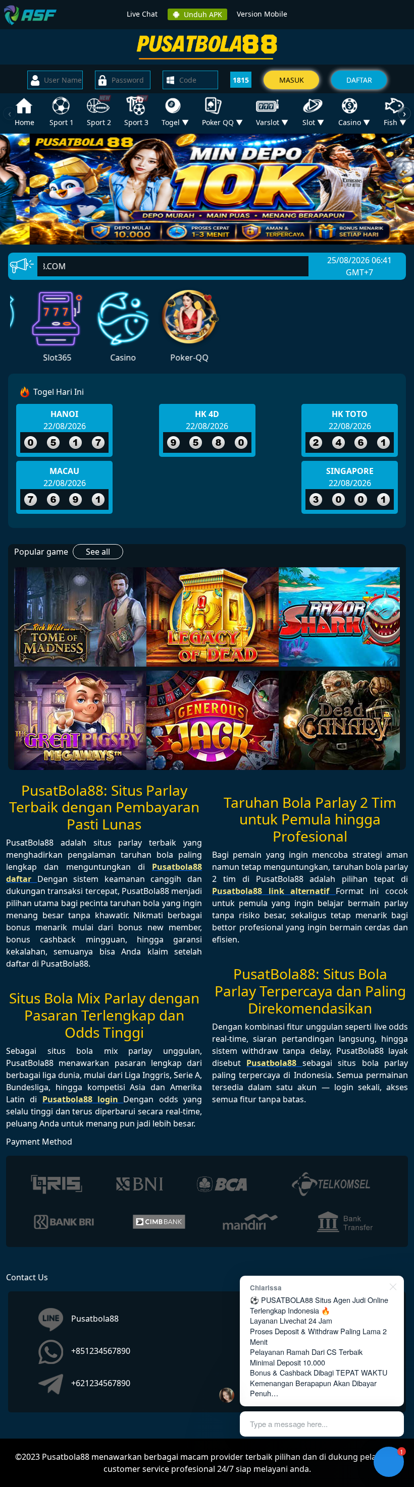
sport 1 (61, 122)
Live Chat (142, 14)
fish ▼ (395, 122)
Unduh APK (201, 14)
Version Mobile (262, 14)
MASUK (291, 80)
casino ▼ (354, 122)
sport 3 (136, 122)
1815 (241, 80)
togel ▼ (175, 122)
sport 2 (99, 122)
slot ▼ (313, 122)
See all (98, 551)
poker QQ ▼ (222, 122)
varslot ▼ (272, 122)
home (24, 122)
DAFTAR (359, 80)
